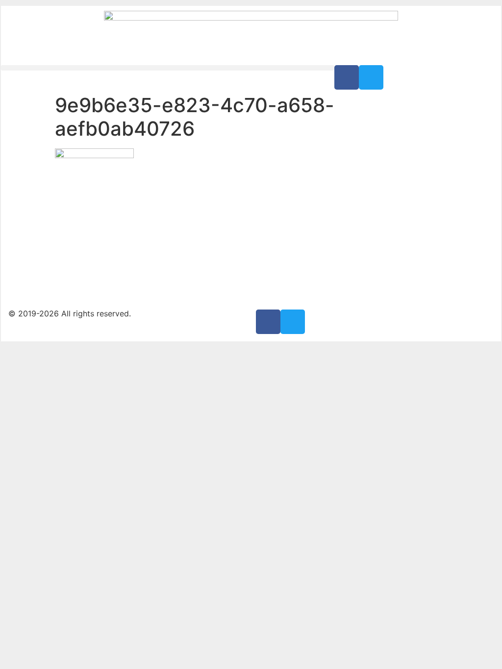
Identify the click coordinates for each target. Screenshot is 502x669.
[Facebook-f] (346, 77)
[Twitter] (371, 77)
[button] (167, 68)
